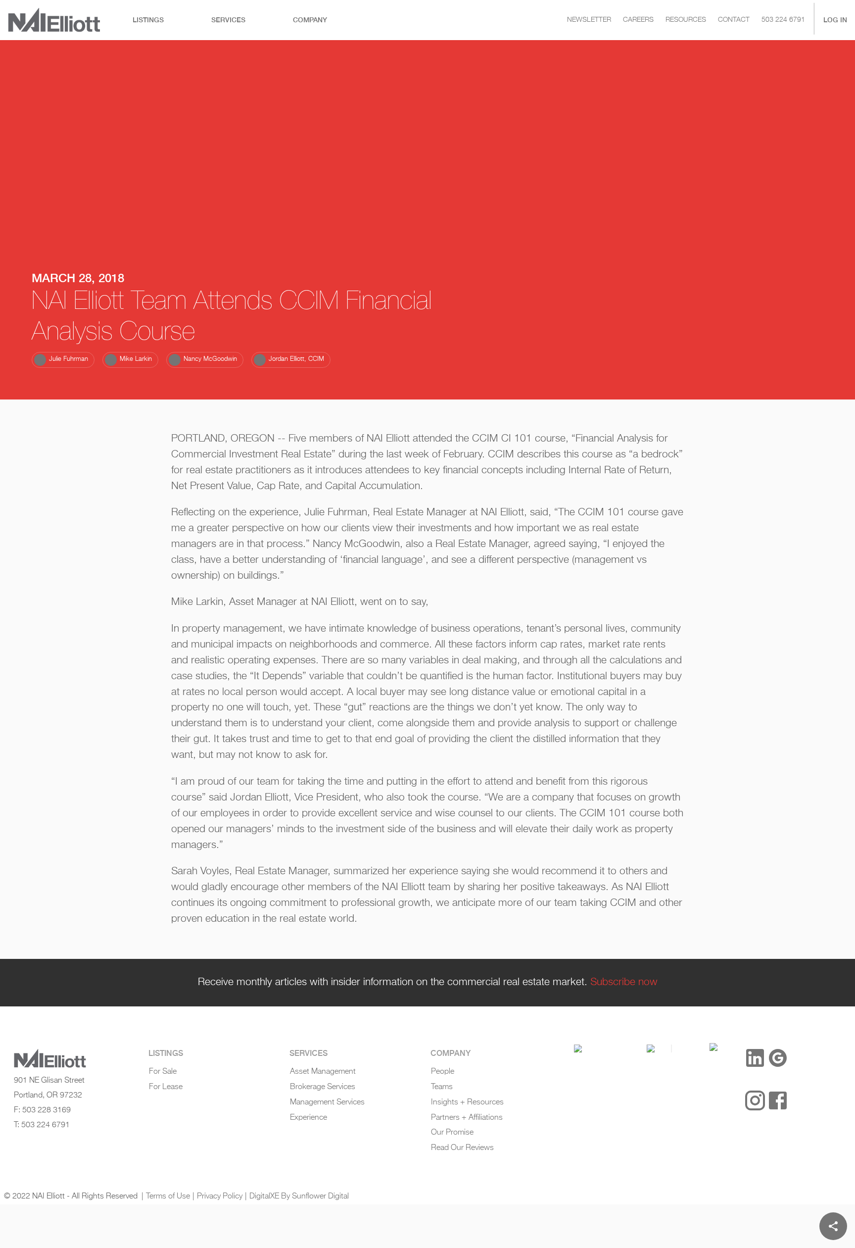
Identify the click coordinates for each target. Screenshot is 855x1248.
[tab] (148, 20)
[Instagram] (755, 1100)
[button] (63, 360)
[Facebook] (778, 1100)
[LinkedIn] (755, 1058)
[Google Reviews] (778, 1058)
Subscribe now (624, 982)
